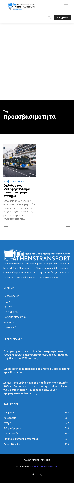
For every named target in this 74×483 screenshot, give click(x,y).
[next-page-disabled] (68, 226)
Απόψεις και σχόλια (13, 181)
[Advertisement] (37, 61)
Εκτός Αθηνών (11, 364)
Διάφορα (8, 346)
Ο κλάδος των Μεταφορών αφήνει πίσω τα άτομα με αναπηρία (17, 190)
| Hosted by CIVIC (49, 466)
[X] (41, 475)
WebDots (34, 466)
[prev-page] (6, 226)
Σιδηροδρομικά (12, 378)
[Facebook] (33, 475)
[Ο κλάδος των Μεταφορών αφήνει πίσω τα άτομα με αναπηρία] (19, 160)
